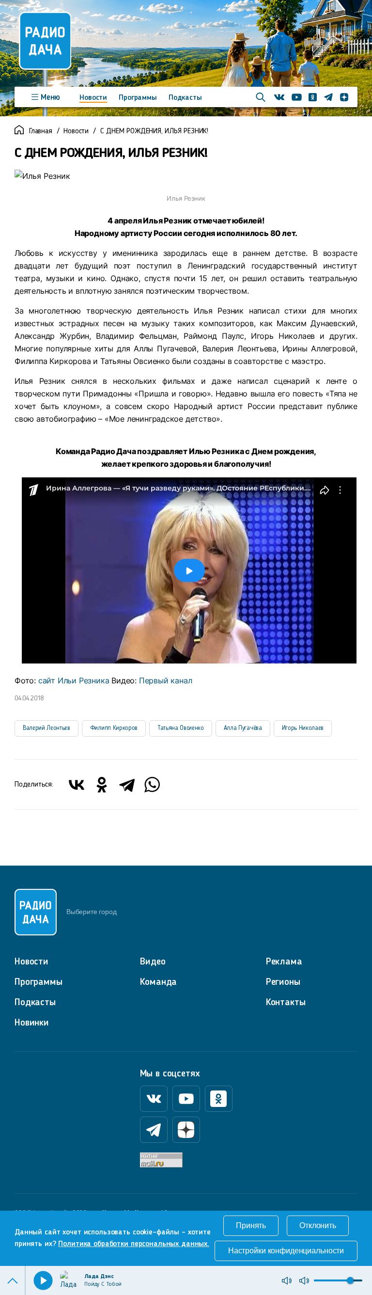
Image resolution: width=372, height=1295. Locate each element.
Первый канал (165, 680)
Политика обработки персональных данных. (133, 1244)
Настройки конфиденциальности (286, 1251)
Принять (251, 1225)
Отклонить (317, 1225)
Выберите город (91, 912)
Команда (158, 982)
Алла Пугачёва (243, 728)
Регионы (283, 982)
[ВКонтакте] (76, 784)
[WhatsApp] (152, 784)
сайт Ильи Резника (73, 680)
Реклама (284, 962)
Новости (93, 98)
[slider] (350, 1280)
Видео (152, 962)
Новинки (32, 1023)
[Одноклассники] (101, 784)
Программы (138, 98)
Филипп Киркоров (114, 728)
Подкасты (185, 98)
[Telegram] (127, 784)
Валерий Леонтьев (46, 728)
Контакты (286, 1003)
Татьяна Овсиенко (180, 728)
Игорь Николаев (303, 728)
